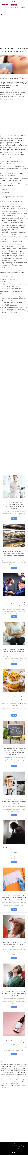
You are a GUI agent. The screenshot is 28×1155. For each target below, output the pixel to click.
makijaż (23, 1072)
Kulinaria (2, 1150)
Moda (5, 1146)
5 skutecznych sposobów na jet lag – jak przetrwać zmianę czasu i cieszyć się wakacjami (14, 993)
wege (25, 1081)
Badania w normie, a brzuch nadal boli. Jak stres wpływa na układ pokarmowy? (14, 652)
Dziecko (24, 1148)
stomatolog (14, 1079)
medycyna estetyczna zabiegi (19, 1074)
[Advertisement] (14, 32)
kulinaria (12, 1072)
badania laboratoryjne (11, 1066)
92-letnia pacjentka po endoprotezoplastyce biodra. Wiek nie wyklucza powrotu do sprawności (14, 603)
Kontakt (12, 1150)
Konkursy (7, 1150)
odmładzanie (8, 1076)
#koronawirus (12, 1064)
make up (18, 1072)
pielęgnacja (15, 1076)
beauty (19, 1066)
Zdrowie (9, 1146)
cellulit (23, 1066)
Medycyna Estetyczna (21, 1146)
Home (1, 1146)
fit (6, 1070)
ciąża (10, 1068)
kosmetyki (6, 1072)
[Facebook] (12, 1)
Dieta (8, 1148)
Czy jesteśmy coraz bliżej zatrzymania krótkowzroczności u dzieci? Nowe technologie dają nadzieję (14, 505)
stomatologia (21, 1079)
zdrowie (7, 1085)
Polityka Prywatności (20, 1150)
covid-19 (15, 1068)
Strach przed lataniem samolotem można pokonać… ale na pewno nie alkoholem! (14, 850)
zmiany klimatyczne (21, 1085)
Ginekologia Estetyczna (16, 1148)
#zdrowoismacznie (21, 1064)
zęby (5, 1087)
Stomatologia (3, 1148)
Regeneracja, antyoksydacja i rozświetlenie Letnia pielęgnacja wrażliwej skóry (14, 1042)
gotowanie (22, 1070)
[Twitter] (14, 1)
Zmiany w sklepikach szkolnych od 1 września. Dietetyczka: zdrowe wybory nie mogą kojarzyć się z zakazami (14, 555)
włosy (22, 1083)
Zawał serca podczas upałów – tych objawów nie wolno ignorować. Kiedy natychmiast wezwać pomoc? (14, 897)
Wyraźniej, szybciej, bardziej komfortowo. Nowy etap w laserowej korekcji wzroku (14, 801)
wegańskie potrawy (18, 1081)
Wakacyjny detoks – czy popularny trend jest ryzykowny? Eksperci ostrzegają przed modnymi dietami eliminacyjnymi (14, 751)
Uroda (13, 1146)
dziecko (23, 1068)
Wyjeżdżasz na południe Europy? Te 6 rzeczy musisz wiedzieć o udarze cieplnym (14, 944)
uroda (10, 1081)
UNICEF (6, 1081)
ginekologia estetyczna (13, 1070)
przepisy (21, 1076)
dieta (19, 1068)
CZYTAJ (14, 518)
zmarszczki (13, 1085)
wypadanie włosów (14, 1083)
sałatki (8, 1079)
